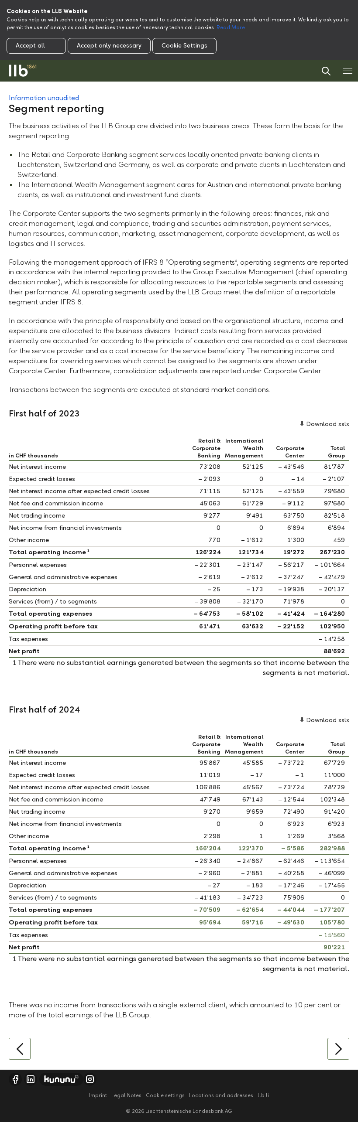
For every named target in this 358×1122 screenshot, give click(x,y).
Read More (231, 27)
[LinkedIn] (30, 1079)
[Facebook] (15, 1079)
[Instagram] (89, 1079)
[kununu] (61, 1079)
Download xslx (327, 424)
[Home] (23, 71)
